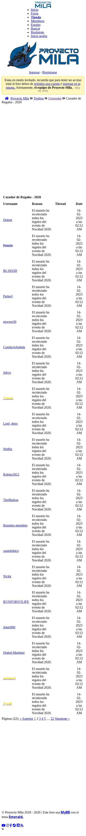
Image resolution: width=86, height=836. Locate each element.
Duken (7, 220)
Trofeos (39, 98)
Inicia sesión (39, 36)
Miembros (37, 21)
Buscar (35, 28)
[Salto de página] (72, 718)
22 (52, 718)
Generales (54, 98)
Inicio (34, 9)
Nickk (7, 576)
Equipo (35, 25)
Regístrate (37, 32)
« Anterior (26, 718)
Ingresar (34, 72)
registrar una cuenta (47, 84)
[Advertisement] (43, 151)
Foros (34, 13)
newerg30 (9, 321)
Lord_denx (10, 423)
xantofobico (11, 551)
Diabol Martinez (14, 652)
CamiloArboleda (14, 347)
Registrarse (49, 72)
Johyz (7, 372)
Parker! (8, 296)
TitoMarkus (10, 500)
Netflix (7, 449)
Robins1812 (11, 474)
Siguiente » (62, 718)
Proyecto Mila (19, 98)
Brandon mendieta (15, 525)
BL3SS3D (10, 271)
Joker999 (9, 627)
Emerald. (16, 817)
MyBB (65, 812)
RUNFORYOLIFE (16, 602)
